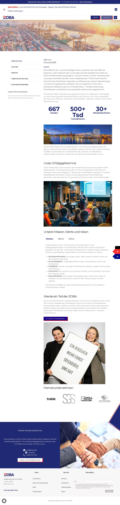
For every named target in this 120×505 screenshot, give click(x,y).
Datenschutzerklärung (40, 483)
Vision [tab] (71, 239)
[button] (4, 501)
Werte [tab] (61, 239)
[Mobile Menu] (115, 17)
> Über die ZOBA (16, 61)
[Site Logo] (8, 17)
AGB (34, 487)
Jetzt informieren (86, 2)
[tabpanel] (78, 267)
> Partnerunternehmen (19, 85)
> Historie (14, 67)
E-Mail (75, 481)
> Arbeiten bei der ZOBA (19, 79)
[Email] (117, 256)
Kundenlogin (37, 491)
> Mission (14, 73)
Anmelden (109, 491)
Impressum (37, 478)
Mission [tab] (49, 239)
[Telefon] (117, 251)
